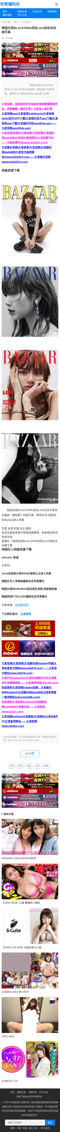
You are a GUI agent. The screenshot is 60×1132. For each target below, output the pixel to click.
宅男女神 (22, 11)
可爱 (19, 1128)
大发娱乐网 (21, 605)
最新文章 (21, 1092)
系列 (30, 1128)
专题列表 (32, 1092)
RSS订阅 (43, 1092)
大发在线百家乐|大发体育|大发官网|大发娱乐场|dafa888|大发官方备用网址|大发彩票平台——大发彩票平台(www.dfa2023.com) (28, 138)
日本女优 (37, 11)
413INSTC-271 (10, 1081)
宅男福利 (52, 11)
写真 (12, 766)
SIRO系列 (45, 1128)
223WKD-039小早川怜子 (15, 991)
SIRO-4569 (8, 1036)
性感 (25, 1128)
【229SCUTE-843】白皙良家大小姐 (22, 947)
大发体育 (25, 614)
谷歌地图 (54, 1102)
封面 (29, 766)
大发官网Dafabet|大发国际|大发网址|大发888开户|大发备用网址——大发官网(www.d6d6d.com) (30, 721)
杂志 (38, 766)
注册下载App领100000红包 (29, 1096)
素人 (36, 1128)
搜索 (50, 1122)
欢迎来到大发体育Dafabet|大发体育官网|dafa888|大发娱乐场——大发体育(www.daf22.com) (24, 707)
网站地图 (35, 1102)
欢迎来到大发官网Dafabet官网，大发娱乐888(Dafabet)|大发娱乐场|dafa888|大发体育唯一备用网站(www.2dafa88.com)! (29, 692)
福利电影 (7, 15)
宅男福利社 (10, 4)
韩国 (46, 766)
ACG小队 (22, 15)
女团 (20, 766)
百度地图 (44, 1102)
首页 (4, 11)
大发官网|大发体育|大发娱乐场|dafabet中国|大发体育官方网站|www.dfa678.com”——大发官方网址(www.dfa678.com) (29, 668)
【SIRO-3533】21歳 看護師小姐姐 (21, 902)
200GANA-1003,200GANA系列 (19, 858)
